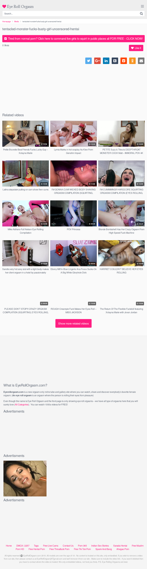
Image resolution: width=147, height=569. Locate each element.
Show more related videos (73, 323)
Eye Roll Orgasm (20, 6)
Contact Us (68, 545)
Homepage (6, 21)
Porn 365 (82, 545)
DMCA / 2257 (22, 545)
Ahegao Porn (122, 549)
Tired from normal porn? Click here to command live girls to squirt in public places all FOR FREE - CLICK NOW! (75, 38)
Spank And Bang (103, 549)
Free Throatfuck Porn (59, 549)
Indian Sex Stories (100, 545)
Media (16, 21)
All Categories (21, 404)
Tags (36, 545)
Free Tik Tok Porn (82, 549)
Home (9, 545)
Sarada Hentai (120, 545)
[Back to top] (139, 559)
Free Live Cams (50, 545)
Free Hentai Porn (37, 549)
